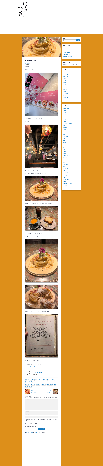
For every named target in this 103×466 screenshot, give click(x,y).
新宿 (26, 379)
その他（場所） (66, 179)
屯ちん (64, 50)
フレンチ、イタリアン (29, 381)
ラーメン (65, 181)
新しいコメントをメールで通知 (31, 423)
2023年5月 (65, 87)
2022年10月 (65, 93)
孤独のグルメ (45, 379)
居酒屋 (64, 112)
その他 (64, 114)
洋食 (64, 140)
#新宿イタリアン (50, 384)
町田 (64, 166)
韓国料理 (65, 127)
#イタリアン (27, 384)
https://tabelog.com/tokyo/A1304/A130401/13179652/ (36, 366)
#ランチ (26, 386)
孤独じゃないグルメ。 (38, 379)
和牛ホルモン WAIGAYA (68, 56)
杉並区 (64, 129)
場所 (32, 379)
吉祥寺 (64, 153)
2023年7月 (65, 82)
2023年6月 (65, 84)
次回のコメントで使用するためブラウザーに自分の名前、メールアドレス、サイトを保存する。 (41, 420)
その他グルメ (66, 185)
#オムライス (33, 384)
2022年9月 (65, 95)
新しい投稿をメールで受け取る (31, 426)
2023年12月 (65, 74)
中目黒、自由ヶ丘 (66, 108)
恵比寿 (64, 142)
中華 (64, 149)
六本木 (64, 151)
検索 (64, 38)
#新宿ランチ (38, 384)
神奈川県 (65, 175)
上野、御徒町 (66, 164)
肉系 (64, 162)
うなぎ (64, 110)
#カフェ (30, 386)
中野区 (64, 119)
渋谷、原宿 (65, 136)
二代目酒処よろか (66, 54)
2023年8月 (65, 80)
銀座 (64, 134)
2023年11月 (65, 76)
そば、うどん (66, 144)
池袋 (64, 147)
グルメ (29, 379)
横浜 (64, 170)
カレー (64, 177)
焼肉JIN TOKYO (66, 52)
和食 (64, 138)
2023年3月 (65, 91)
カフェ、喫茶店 (51, 379)
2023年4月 (65, 89)
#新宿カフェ (44, 384)
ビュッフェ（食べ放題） (68, 123)
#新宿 (55, 384)
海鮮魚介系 (65, 172)
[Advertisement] (51, 26)
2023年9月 (65, 78)
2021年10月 (65, 97)
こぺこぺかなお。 (27, 63)
